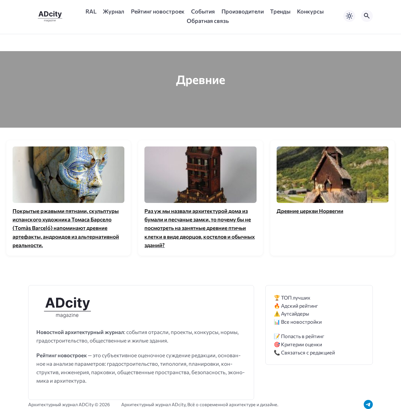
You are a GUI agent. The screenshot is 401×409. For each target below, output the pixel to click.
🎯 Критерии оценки (298, 344)
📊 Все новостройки (298, 322)
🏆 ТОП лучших (292, 297)
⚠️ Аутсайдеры (291, 313)
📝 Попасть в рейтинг (299, 336)
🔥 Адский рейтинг (296, 306)
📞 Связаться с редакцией (304, 352)
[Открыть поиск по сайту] (367, 16)
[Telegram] (368, 404)
